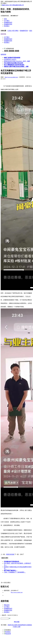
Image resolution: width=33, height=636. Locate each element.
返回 (30, 30)
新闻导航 (3, 34)
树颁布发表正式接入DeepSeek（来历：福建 (17, 61)
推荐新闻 (3, 54)
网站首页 (6, 605)
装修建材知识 (8, 22)
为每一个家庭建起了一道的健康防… (15, 572)
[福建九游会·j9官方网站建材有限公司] (12, 5)
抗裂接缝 (29, 625)
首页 (5, 19)
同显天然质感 (10, 554)
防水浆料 (15, 625)
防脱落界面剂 (22, 625)
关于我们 (6, 20)
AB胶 (18, 626)
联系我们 (6, 26)
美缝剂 (10, 625)
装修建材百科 (8, 24)
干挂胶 (15, 626)
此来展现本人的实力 (10, 59)
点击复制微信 (4, 618)
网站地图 (16, 621)
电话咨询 (8, 633)
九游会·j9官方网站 (12, 30)
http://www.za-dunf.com (11, 77)
